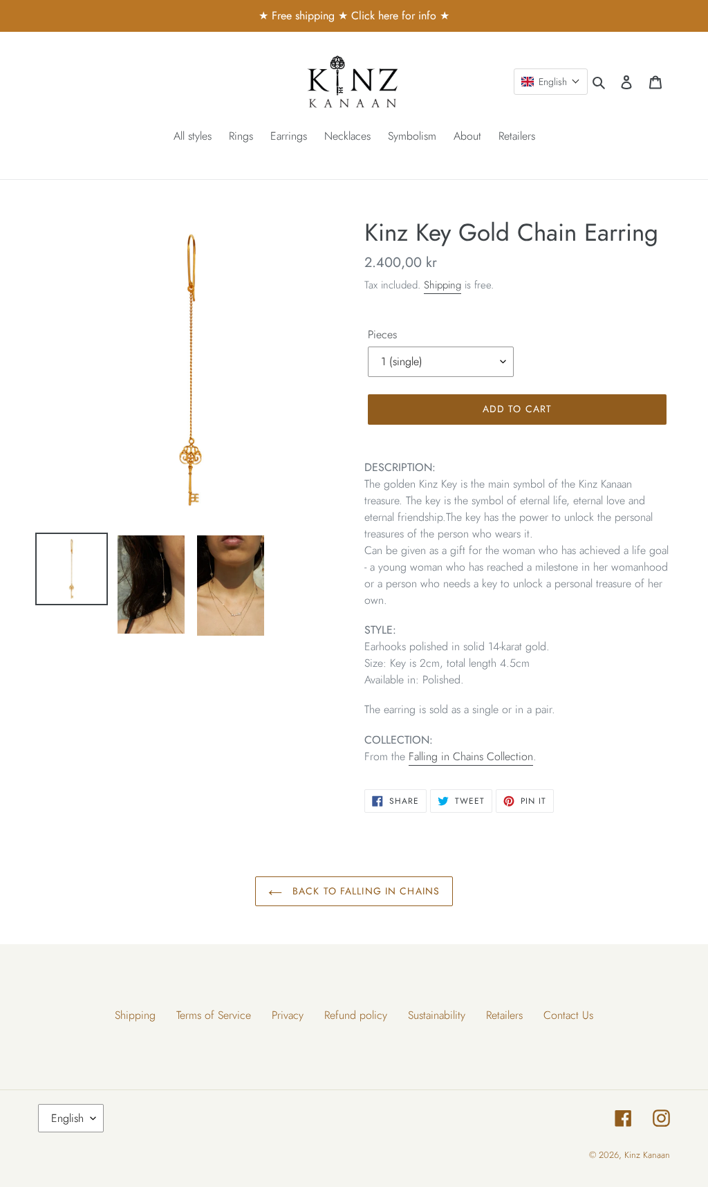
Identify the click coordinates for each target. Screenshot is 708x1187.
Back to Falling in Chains (364, 891)
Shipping (442, 285)
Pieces (382, 334)
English (67, 1118)
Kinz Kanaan (647, 1154)
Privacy (288, 1015)
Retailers (504, 1015)
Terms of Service (213, 1015)
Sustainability (436, 1015)
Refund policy (355, 1015)
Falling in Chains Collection (471, 756)
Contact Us (568, 1015)
